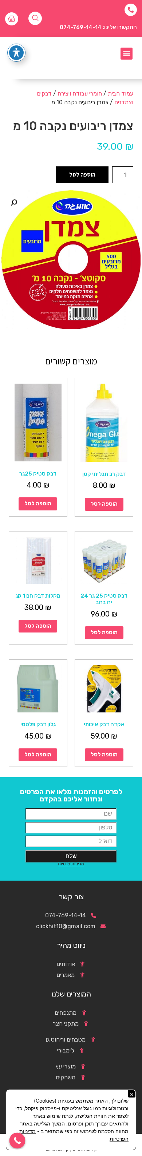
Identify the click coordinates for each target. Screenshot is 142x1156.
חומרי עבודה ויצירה (80, 93)
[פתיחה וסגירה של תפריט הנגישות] (16, 52)
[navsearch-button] (35, 18)
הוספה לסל (82, 174)
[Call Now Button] (17, 1141)
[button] (127, 54)
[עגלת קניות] (11, 18)
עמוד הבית (120, 93)
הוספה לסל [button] (104, 504)
